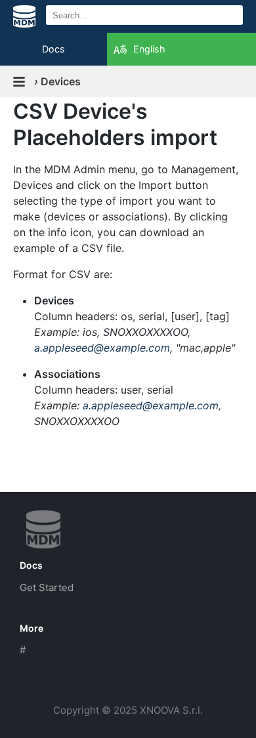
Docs (53, 48)
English (149, 48)
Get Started (47, 587)
